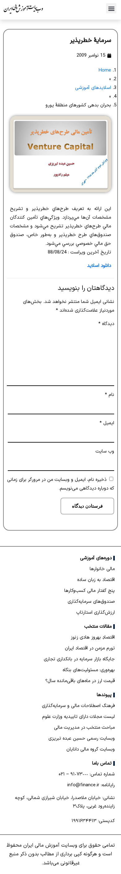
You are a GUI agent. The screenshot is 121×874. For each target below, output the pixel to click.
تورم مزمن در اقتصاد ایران (90, 648)
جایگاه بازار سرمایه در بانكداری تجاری (79, 659)
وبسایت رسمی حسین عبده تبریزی (81, 738)
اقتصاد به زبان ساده (96, 579)
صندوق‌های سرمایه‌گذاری (91, 601)
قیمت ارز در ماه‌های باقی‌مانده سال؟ (80, 681)
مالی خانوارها (102, 569)
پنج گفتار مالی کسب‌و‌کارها (89, 590)
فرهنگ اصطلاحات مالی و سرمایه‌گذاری (78, 705)
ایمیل (107, 423)
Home (104, 70)
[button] (111, 8)
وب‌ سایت (105, 451)
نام (109, 394)
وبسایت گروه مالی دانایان (90, 749)
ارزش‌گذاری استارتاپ (95, 612)
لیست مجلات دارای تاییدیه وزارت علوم (78, 716)
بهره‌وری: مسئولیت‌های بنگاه (89, 670)
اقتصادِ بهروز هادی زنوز (93, 637)
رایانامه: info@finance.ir (91, 785)
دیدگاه (106, 324)
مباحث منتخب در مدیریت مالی (84, 727)
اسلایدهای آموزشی (93, 87)
